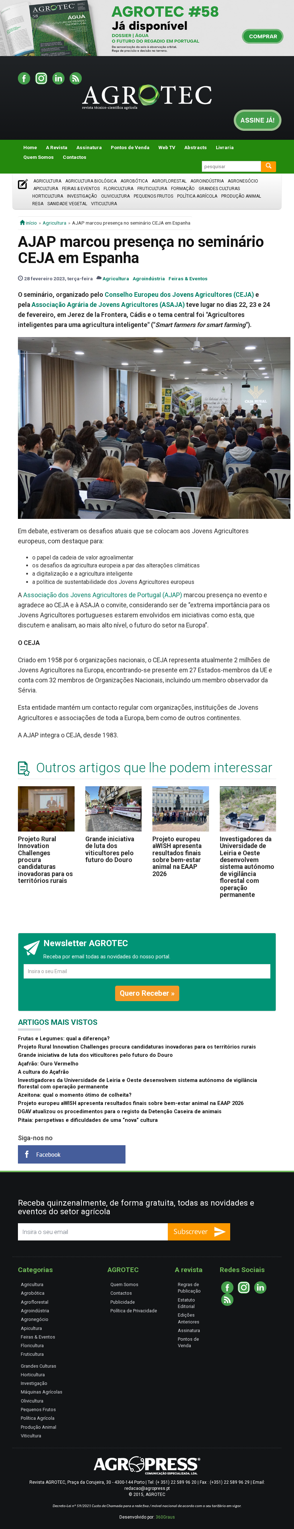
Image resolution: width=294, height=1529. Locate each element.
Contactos (74, 157)
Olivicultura (115, 196)
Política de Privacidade (133, 1310)
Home (30, 147)
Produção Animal (241, 196)
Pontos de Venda (130, 147)
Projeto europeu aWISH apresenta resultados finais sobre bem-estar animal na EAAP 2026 (176, 856)
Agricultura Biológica (91, 181)
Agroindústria (207, 181)
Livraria (225, 147)
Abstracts (195, 147)
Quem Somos (38, 157)
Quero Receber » (147, 993)
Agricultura (47, 181)
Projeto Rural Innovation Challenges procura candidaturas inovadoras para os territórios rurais (137, 1047)
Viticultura (104, 203)
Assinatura (89, 147)
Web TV (166, 147)
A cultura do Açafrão (43, 1072)
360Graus (165, 1517)
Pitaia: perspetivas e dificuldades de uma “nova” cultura (88, 1120)
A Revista (56, 147)
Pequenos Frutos (153, 196)
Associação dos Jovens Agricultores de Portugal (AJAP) (102, 595)
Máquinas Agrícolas (41, 1392)
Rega (37, 203)
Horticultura (47, 196)
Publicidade (122, 1302)
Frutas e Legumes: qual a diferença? (64, 1039)
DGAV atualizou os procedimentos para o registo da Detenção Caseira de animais (120, 1112)
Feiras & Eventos (81, 188)
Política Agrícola (197, 196)
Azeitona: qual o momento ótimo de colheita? (75, 1095)
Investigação (82, 196)
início (31, 223)
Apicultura (45, 188)
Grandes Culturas (219, 188)
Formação (183, 188)
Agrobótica (134, 181)
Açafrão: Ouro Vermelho (48, 1064)
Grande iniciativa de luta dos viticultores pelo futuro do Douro (109, 849)
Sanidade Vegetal (67, 203)
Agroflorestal (169, 181)
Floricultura (118, 188)
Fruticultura (152, 188)
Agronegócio (243, 181)
